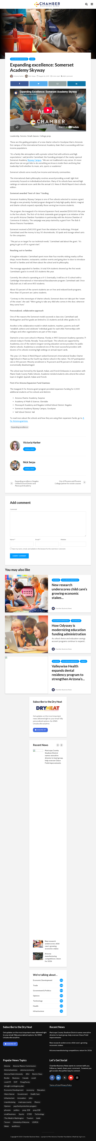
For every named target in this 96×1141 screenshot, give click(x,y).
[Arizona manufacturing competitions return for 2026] (38, 956)
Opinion (7, 1106)
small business (10, 1114)
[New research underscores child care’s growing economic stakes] (26, 593)
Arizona (7, 1066)
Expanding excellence (19, 427)
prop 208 (36, 1110)
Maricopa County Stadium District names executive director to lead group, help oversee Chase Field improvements (70, 1035)
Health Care (35, 1094)
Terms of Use (55, 1085)
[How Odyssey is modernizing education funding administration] (26, 634)
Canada (25, 1078)
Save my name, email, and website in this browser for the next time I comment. (39, 549)
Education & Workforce (19, 59)
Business (56, 580)
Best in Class (37, 1074)
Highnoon (82, 1137)
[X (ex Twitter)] (64, 1077)
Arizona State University (13, 1074)
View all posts (29, 449)
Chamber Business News (63, 608)
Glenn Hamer (9, 1094)
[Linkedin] (58, 1077)
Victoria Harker (19, 76)
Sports (21, 1114)
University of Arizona (21, 1122)
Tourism (30, 1118)
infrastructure (9, 1098)
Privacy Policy (66, 1085)
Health (83, 661)
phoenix (7, 1110)
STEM (29, 1114)
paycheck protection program (25, 1106)
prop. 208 (26, 1110)
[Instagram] (77, 1077)
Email (37, 539)
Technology (76, 620)
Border (6, 1078)
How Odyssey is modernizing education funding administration (69, 630)
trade (38, 1118)
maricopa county (24, 1102)
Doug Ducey (25, 1082)
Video (32, 59)
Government (23, 1094)
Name (12, 539)
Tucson (7, 1122)
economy (30, 1090)
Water (6, 1126)
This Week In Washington (14, 1118)
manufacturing (9, 1102)
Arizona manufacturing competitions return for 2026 (71, 1050)
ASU (27, 1074)
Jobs (30, 1098)
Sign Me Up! (41, 730)
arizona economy (27, 1070)
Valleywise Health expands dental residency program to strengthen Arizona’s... (68, 672)
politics (16, 1110)
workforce (16, 1126)
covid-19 (7, 1082)
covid (33, 1078)
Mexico (37, 1102)
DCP (15, 1082)
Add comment (68, 76)
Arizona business (10, 1070)
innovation (22, 1098)
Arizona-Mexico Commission (24, 1066)
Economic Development (13, 1090)
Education (41, 1090)
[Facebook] (52, 1077)
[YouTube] (71, 1077)
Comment (13, 509)
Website (63, 539)
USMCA (35, 1122)
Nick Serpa (32, 76)
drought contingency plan (14, 1086)
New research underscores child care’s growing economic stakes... (69, 591)
